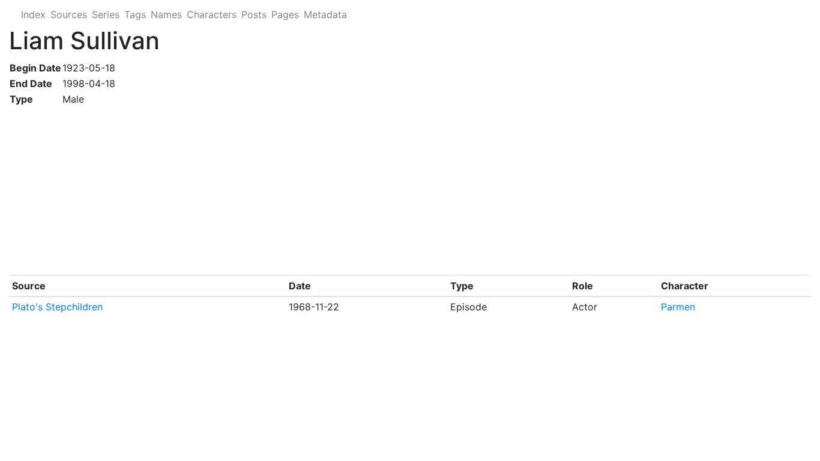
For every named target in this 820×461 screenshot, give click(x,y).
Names (166, 14)
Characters (212, 14)
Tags (135, 14)
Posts (254, 14)
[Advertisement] (369, 191)
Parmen (678, 307)
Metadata (325, 14)
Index (33, 14)
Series (105, 14)
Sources (68, 14)
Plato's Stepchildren (57, 307)
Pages (285, 14)
